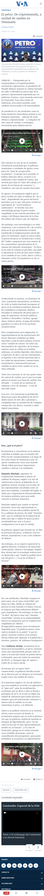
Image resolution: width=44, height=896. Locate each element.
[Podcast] (25, 865)
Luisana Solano (7, 27)
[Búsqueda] (37, 893)
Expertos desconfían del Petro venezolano (23, 133)
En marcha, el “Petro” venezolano (19, 269)
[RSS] (19, 865)
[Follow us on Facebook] (3, 865)
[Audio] (16, 893)
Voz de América (13, 137)
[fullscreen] (40, 150)
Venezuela (6, 10)
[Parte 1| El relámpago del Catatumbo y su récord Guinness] (22, 821)
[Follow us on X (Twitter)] (9, 865)
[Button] (38, 36)
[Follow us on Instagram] (36, 865)
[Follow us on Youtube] (14, 865)
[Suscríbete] (30, 865)
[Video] (26, 893)
